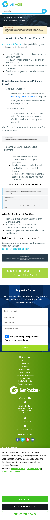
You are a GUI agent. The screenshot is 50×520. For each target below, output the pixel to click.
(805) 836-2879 (25, 421)
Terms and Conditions (25, 375)
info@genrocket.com (25, 429)
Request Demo (25, 369)
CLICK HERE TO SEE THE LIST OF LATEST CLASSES (25, 273)
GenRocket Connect (13, 44)
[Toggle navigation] (45, 4)
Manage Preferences (25, 514)
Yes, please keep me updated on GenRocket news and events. (22, 338)
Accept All (25, 499)
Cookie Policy (34, 468)
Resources (25, 363)
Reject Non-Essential (25, 507)
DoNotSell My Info (11, 471)
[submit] (44, 11)
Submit (25, 348)
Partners (25, 366)
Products (25, 361)
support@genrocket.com (23, 97)
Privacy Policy (18, 468)
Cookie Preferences (25, 384)
